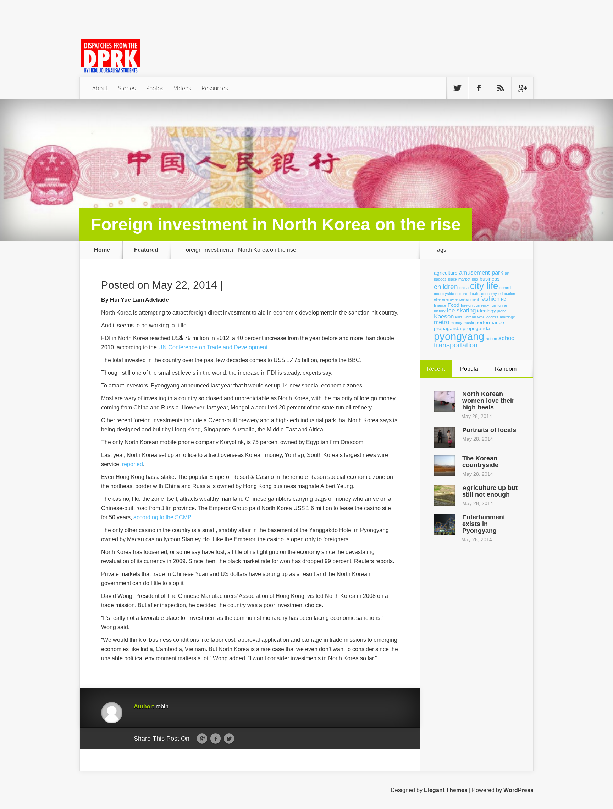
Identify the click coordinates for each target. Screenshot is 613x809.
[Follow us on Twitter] (457, 88)
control (505, 287)
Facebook (215, 739)
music (469, 323)
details (474, 294)
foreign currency (475, 305)
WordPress (518, 790)
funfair (502, 305)
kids (458, 317)
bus (475, 279)
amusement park (481, 272)
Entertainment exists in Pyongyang (483, 524)
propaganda (447, 328)
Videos (182, 88)
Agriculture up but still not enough (490, 491)
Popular (470, 369)
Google (202, 739)
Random (506, 369)
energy (448, 299)
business (489, 279)
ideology (486, 310)
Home (102, 250)
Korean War (474, 317)
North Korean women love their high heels (488, 400)
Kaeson (444, 316)
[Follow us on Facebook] (479, 88)
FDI (504, 299)
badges (440, 279)
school (507, 338)
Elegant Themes (446, 790)
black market (459, 279)
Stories (127, 88)
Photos (154, 88)
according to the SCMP (162, 517)
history (440, 311)
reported (132, 464)
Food (453, 305)
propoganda (476, 328)
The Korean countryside (480, 462)
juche (502, 311)
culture (461, 294)
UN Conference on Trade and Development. (213, 347)
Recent (436, 369)
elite (437, 299)
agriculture (446, 273)
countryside (444, 294)
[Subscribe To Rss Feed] (500, 88)
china (464, 287)
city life (484, 286)
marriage (507, 317)
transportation (455, 345)
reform (491, 338)
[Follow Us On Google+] (522, 88)
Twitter (228, 739)
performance (489, 322)
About (99, 88)
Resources (214, 88)
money (456, 323)
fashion (489, 298)
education (506, 294)
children (446, 286)
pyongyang (459, 336)
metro (441, 322)
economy (489, 294)
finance (440, 305)
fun (493, 305)
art (507, 273)
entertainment (467, 299)
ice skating (461, 310)
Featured (146, 250)
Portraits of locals (489, 430)
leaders (492, 317)
